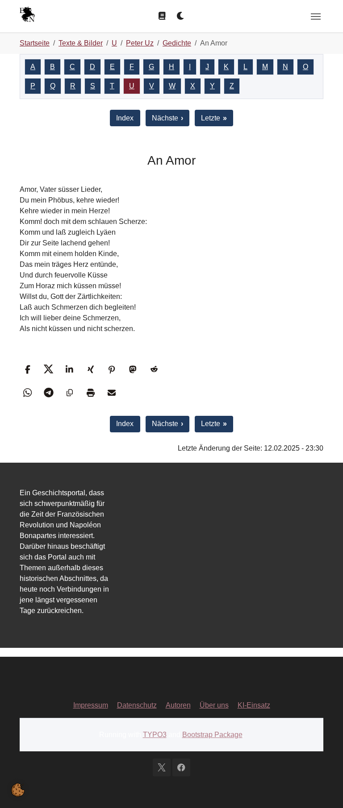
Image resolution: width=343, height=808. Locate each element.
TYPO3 (155, 734)
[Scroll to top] (323, 788)
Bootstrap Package (212, 734)
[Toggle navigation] (315, 16)
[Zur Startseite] (27, 15)
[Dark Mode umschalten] (180, 16)
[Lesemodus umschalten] (162, 16)
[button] (27, 369)
